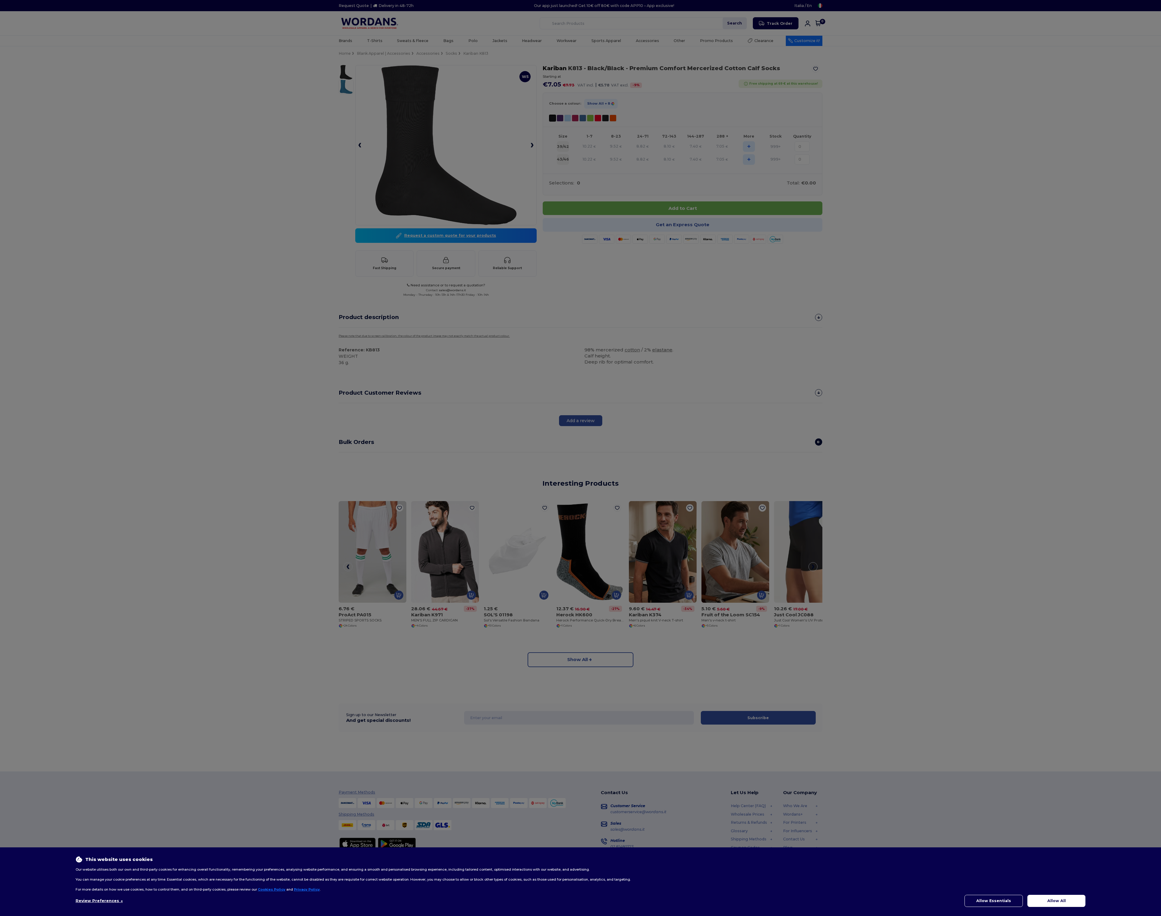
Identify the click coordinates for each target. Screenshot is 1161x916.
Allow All (1056, 900)
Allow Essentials (993, 900)
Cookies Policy (271, 889)
